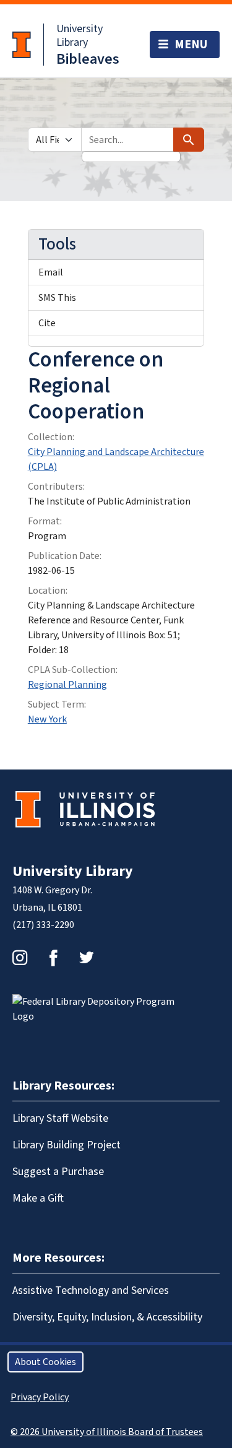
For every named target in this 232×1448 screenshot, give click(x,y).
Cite (47, 323)
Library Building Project (66, 1145)
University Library (79, 35)
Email (50, 272)
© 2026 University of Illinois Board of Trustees (107, 1432)
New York (47, 719)
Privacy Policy (40, 1397)
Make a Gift (38, 1198)
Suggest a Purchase (58, 1171)
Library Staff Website (60, 1118)
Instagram (20, 958)
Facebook (53, 958)
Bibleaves (87, 59)
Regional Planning (67, 684)
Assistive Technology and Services (90, 1290)
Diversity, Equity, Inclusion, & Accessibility (107, 1317)
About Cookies (45, 1362)
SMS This (57, 298)
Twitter (86, 958)
